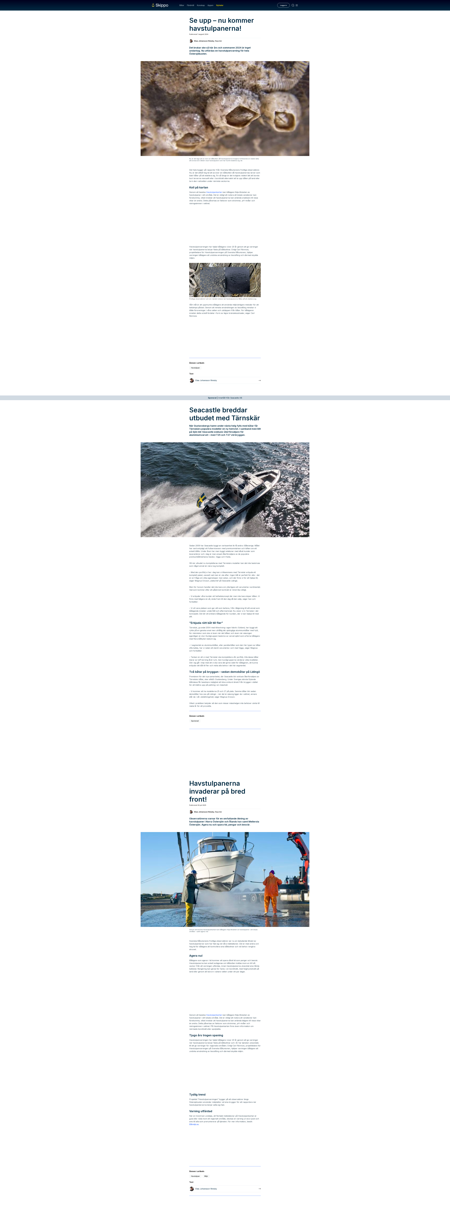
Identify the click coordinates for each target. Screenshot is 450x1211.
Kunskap (201, 5)
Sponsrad (195, 721)
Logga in (283, 5)
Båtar (181, 5)
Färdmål (190, 5)
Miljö (206, 1176)
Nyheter (219, 5)
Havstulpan (195, 368)
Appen (210, 5)
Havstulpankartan (214, 192)
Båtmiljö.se (194, 1124)
